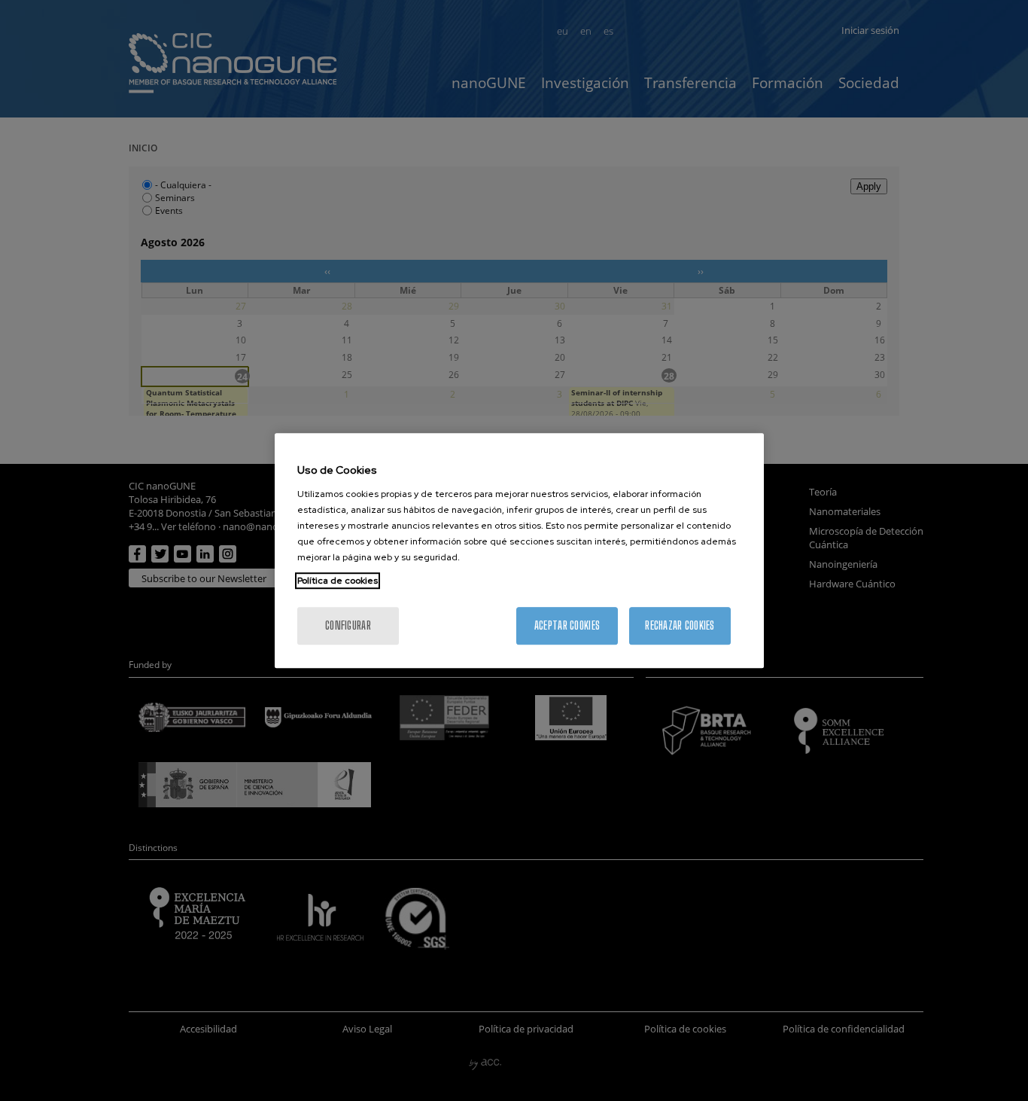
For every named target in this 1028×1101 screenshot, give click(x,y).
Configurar (348, 625)
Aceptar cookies (567, 625)
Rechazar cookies (679, 625)
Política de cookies (337, 581)
